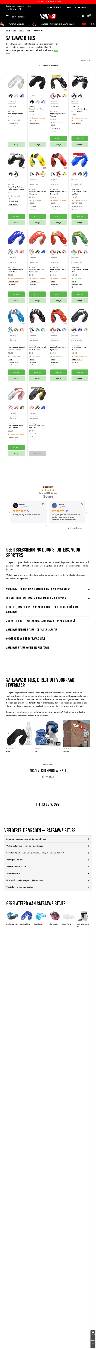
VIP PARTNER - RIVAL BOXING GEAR (48, 2)
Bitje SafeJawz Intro (15, 113)
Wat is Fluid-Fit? (13, 873)
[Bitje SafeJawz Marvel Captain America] (16, 316)
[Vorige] (8, 733)
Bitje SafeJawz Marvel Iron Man (58, 270)
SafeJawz (21, 30)
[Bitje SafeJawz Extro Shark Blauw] (16, 238)
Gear (14, 30)
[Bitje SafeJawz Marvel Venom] (58, 82)
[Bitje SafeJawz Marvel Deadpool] (58, 160)
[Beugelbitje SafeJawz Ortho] (37, 82)
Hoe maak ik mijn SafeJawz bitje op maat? (25, 880)
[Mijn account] (83, 16)
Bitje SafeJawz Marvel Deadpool (58, 192)
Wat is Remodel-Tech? (16, 866)
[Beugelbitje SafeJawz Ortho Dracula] (79, 82)
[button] (78, 7)
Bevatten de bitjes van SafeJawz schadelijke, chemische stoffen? (35, 852)
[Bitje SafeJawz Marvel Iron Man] (58, 238)
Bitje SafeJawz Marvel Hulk (80, 270)
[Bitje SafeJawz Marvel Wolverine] (37, 160)
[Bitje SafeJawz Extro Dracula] (79, 316)
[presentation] (23, 96)
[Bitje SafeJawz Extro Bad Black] (37, 394)
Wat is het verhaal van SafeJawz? (21, 887)
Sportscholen (10, 6)
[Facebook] (47, 7)
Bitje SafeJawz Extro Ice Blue (79, 192)
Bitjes (28, 30)
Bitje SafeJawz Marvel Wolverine (37, 192)
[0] (88, 16)
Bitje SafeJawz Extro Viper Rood (36, 270)
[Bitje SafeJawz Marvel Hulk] (79, 238)
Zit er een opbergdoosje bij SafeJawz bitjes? (26, 838)
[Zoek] (78, 16)
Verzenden (20, 6)
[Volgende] (87, 733)
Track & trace (12, 9)
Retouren (29, 6)
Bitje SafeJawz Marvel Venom (58, 114)
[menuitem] (11, 6)
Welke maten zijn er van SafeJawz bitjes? (24, 845)
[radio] (10, 96)
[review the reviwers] (43, 504)
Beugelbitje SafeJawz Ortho (37, 110)
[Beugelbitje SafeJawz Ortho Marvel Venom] (16, 160)
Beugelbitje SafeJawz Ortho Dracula (80, 110)
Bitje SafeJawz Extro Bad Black (36, 426)
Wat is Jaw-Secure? (14, 859)
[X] (50, 7)
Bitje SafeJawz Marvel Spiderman (58, 348)
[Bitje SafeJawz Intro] (16, 82)
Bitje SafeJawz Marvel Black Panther (37, 348)
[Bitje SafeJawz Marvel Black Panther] (37, 316)
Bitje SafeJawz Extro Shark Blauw (15, 270)
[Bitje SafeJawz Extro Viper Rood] (37, 238)
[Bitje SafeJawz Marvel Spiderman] (58, 316)
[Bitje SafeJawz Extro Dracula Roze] (16, 394)
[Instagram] (54, 7)
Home (8, 30)
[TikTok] (60, 7)
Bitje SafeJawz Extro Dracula (79, 348)
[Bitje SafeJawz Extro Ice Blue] (79, 160)
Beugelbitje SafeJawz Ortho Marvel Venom (16, 188)
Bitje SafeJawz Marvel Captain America (16, 348)
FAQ (19, 9)
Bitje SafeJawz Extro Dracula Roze (15, 426)
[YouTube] (57, 7)
